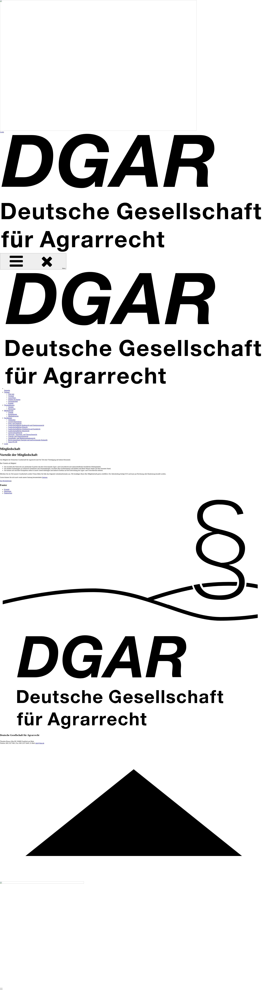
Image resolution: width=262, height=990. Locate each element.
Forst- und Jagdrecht (14, 423)
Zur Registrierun (5, 481)
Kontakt (10, 403)
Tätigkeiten (11, 420)
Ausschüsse (12, 398)
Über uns (11, 394)
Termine (11, 407)
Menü (64, 268)
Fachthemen (8, 418)
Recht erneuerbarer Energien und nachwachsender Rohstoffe (27, 440)
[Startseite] (131, 252)
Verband (7, 392)
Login (2, 132)
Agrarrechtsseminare (14, 422)
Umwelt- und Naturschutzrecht (18, 436)
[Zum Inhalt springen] (131, 880)
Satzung (44, 477)
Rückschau (11, 409)
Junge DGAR (12, 442)
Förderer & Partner (14, 399)
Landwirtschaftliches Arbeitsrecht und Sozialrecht (24, 429)
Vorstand (11, 396)
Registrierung (12, 414)
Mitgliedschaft (8, 410)
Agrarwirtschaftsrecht (15, 433)
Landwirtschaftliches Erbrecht (18, 427)
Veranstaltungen (9, 405)
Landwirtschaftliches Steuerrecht (18, 431)
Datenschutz (8, 493)
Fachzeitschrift (13, 401)
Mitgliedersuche (13, 416)
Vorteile (10, 412)
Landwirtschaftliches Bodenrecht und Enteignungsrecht (26, 425)
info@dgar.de (39, 743)
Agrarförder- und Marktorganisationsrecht (21, 438)
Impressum (7, 491)
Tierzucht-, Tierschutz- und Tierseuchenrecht (22, 434)
